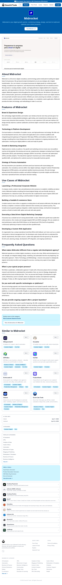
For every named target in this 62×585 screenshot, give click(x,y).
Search (26, 4)
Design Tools (20, 569)
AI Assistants (7, 384)
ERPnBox (6, 357)
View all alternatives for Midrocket (14, 322)
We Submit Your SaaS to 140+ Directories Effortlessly (32, 1)
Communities (20, 567)
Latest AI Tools (36, 545)
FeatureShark (37, 377)
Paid (27, 386)
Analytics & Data (7, 442)
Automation (17, 367)
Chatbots (48, 565)
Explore (46, 4)
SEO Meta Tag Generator (9, 474)
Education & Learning (22, 571)
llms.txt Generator (7, 476)
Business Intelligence (21, 364)
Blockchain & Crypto (8, 449)
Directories (49, 569)
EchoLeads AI (7, 377)
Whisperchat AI (8, 342)
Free (43, 409)
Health (48, 571)
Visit (26, 337)
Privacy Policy (50, 545)
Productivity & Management (10, 386)
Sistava (5, 397)
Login (58, 4)
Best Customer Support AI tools (12, 318)
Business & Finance (8, 364)
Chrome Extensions (7, 567)
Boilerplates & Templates (9, 454)
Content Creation (36, 567)
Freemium (47, 367)
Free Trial (17, 347)
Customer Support (8, 347)
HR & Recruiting (36, 571)
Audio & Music (7, 444)
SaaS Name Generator (9, 469)
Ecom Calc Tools (38, 397)
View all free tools (7, 478)
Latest (40, 4)
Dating (3, 569)
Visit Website (30, 28)
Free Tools (34, 4)
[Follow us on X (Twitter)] (3, 551)
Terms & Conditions (52, 543)
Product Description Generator (11, 471)
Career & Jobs (35, 565)
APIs (4, 440)
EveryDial (36, 342)
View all (5, 461)
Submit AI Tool (36, 550)
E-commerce (37, 409)
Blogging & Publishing (8, 452)
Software (21, 386)
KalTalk (35, 357)
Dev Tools (34, 569)
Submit (51, 4)
